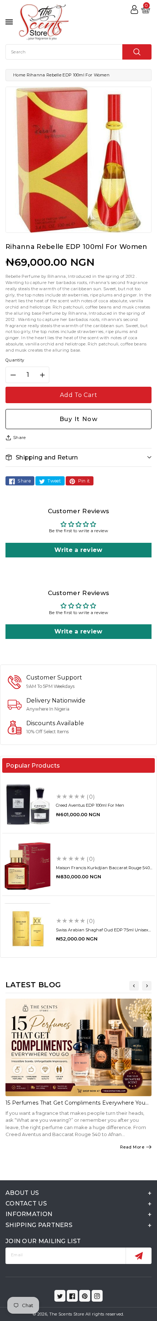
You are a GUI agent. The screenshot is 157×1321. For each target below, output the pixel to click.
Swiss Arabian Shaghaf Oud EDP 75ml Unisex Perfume (102, 932)
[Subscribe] (139, 1256)
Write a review (78, 549)
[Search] (137, 52)
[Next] (147, 986)
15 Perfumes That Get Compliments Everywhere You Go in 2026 (75, 1105)
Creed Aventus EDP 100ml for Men (90, 805)
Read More (132, 1147)
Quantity (14, 360)
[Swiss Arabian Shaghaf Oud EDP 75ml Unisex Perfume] (27, 928)
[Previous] (134, 986)
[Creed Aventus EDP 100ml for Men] (27, 804)
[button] (78, 457)
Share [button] (19, 437)
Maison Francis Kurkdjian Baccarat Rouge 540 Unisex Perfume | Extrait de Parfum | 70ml (103, 870)
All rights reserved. (104, 1314)
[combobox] (78, 52)
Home (19, 74)
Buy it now (79, 419)
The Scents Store (66, 1314)
